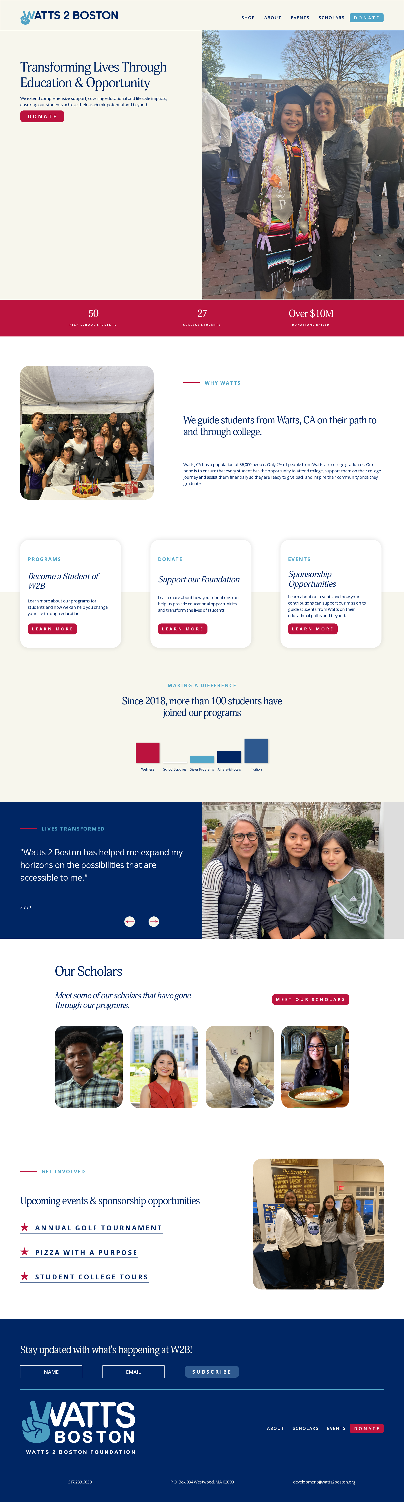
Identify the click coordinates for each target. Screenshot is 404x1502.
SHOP (248, 17)
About (273, 17)
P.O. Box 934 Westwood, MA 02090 (202, 1482)
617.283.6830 (80, 1482)
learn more (53, 629)
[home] (73, 18)
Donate (42, 116)
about (275, 1428)
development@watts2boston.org (324, 1482)
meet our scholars (311, 999)
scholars (332, 17)
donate (367, 18)
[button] (129, 921)
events (300, 17)
